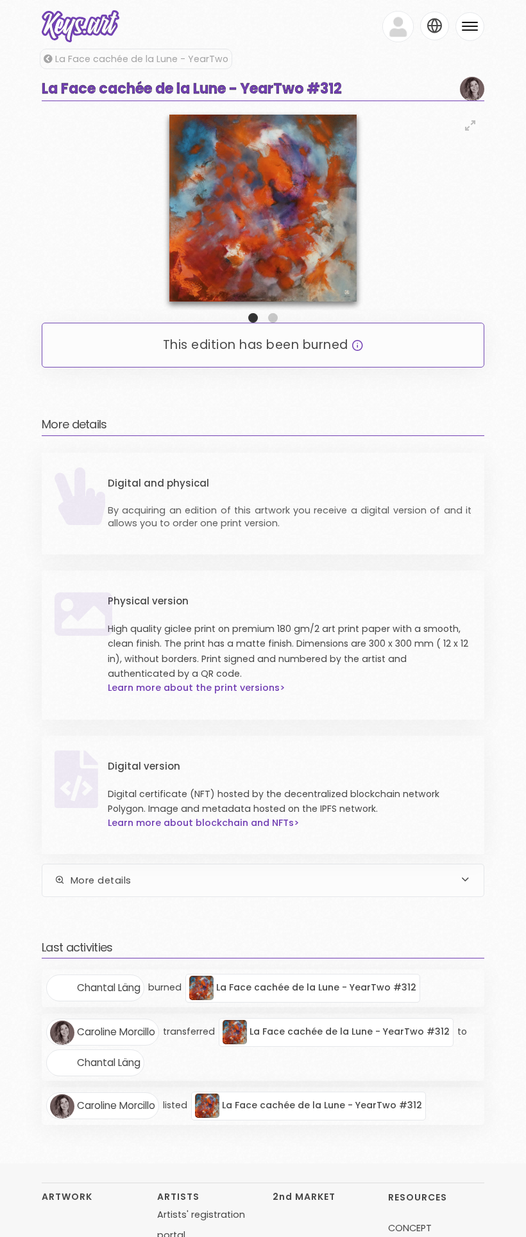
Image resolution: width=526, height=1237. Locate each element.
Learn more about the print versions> (196, 687)
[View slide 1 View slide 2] (263, 217)
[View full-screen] (470, 125)
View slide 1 (253, 318)
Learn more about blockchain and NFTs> (204, 822)
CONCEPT (410, 1228)
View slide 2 (273, 318)
